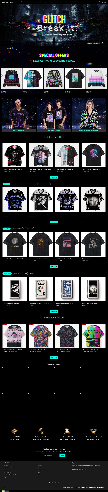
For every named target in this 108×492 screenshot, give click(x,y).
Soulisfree (8, 487)
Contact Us (40, 474)
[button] (99, 2)
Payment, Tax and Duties (9, 467)
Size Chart (40, 465)
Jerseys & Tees (38, 2)
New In (31, 2)
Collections (80, 2)
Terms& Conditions (8, 472)
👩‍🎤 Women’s (59, 2)
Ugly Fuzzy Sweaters (49, 2)
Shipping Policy (41, 467)
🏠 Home (17, 2)
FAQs (39, 472)
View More (54, 177)
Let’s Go (62, 455)
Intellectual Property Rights (10, 474)
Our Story (6, 465)
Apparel (66, 2)
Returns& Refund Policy (43, 470)
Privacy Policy (7, 470)
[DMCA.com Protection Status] (5, 491)
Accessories (73, 2)
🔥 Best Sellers (24, 2)
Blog (5, 477)
